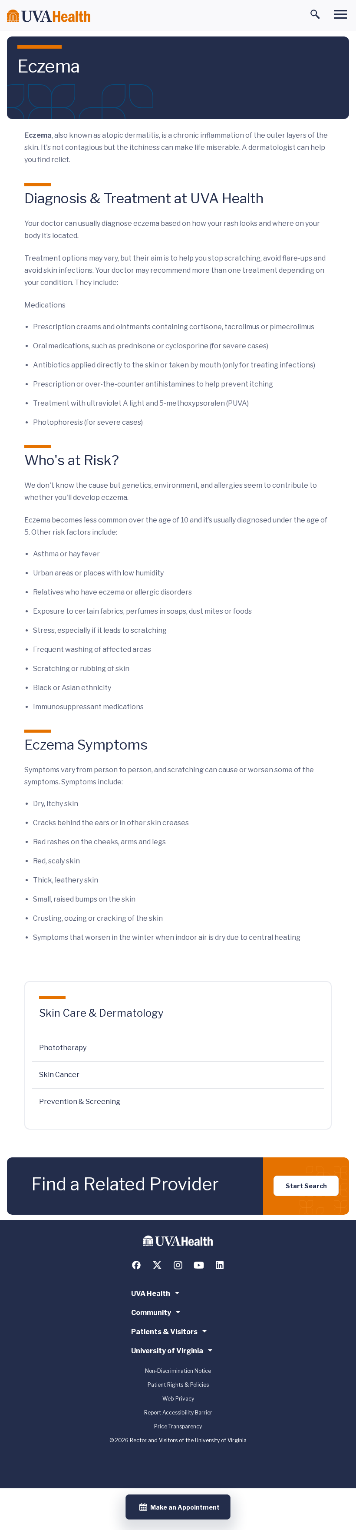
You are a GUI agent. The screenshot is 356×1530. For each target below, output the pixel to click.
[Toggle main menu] (340, 14)
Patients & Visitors (164, 1332)
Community (151, 1313)
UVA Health (150, 1293)
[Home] (48, 16)
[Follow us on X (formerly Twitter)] (157, 1265)
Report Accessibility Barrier (178, 1412)
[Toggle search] (315, 14)
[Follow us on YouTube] (199, 1265)
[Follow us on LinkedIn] (219, 1265)
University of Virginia (167, 1351)
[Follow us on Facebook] (136, 1265)
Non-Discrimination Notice (178, 1371)
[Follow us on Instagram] (178, 1265)
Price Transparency (178, 1426)
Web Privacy (178, 1398)
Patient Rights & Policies (178, 1384)
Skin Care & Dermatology (101, 1013)
